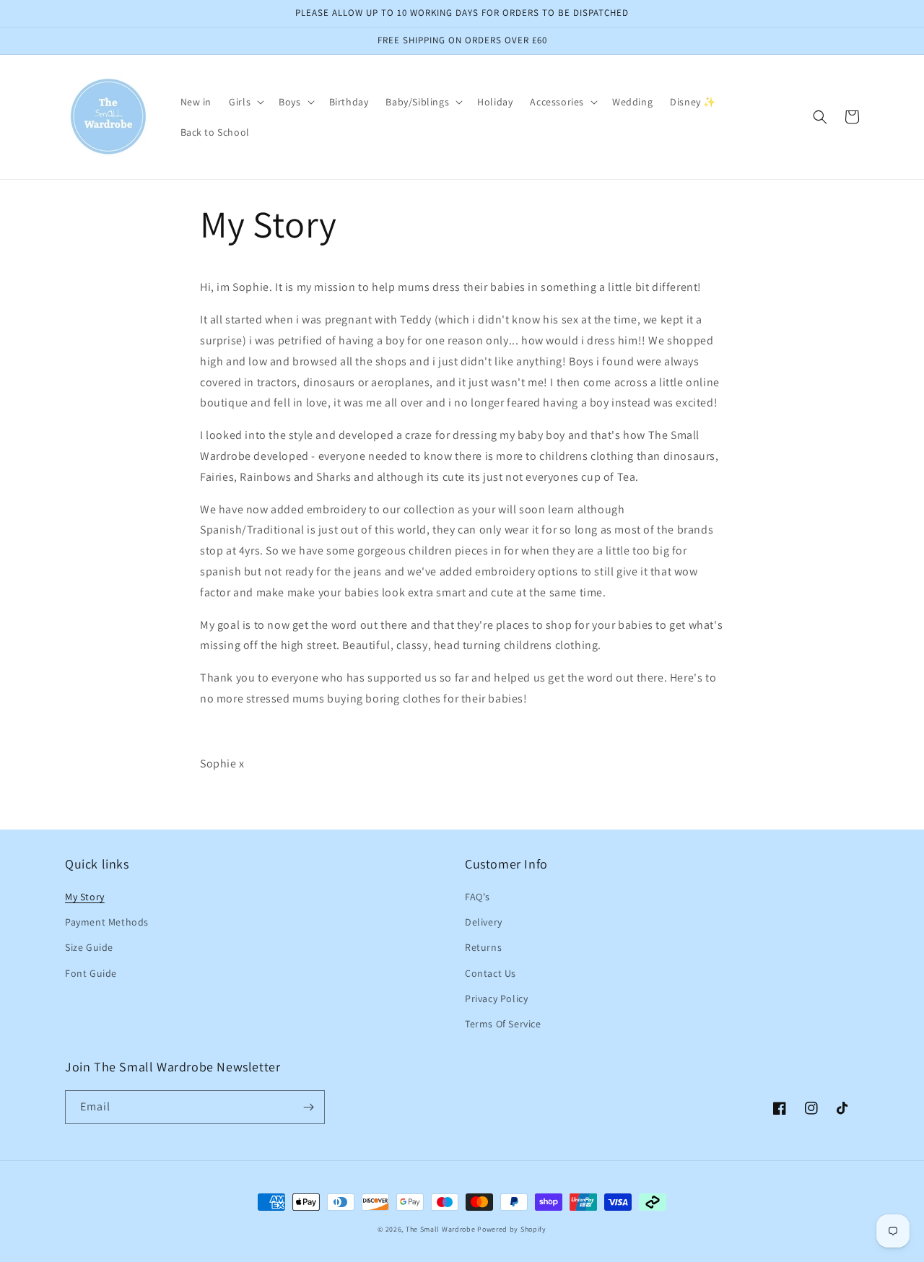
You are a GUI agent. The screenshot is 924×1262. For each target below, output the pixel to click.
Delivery (483, 921)
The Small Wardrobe (441, 1229)
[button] (245, 102)
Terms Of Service (503, 1023)
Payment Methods (107, 921)
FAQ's (477, 896)
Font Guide (91, 973)
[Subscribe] (308, 1107)
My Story (85, 896)
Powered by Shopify (511, 1229)
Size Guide (89, 947)
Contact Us (490, 973)
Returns (483, 947)
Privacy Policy (496, 998)
